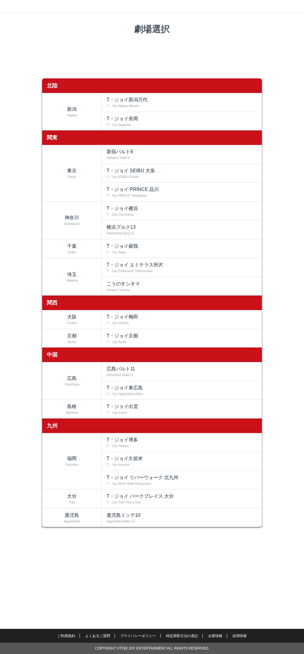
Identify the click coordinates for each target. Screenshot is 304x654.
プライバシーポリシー (138, 636)
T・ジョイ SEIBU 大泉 (131, 173)
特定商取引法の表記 (182, 636)
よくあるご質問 (97, 636)
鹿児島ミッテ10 (123, 518)
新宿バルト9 (120, 154)
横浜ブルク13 (121, 230)
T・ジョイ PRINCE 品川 (133, 192)
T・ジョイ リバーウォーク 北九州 (142, 480)
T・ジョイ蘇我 (122, 249)
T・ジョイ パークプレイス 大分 (140, 499)
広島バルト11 (121, 371)
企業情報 (215, 636)
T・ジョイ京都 (122, 338)
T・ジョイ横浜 (122, 211)
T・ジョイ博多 (122, 442)
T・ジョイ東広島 (125, 390)
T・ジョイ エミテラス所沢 (135, 267)
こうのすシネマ (123, 286)
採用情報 (239, 636)
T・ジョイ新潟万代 (127, 102)
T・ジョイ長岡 (122, 121)
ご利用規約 (66, 636)
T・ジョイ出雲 (122, 409)
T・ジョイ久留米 (125, 461)
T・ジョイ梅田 (122, 319)
